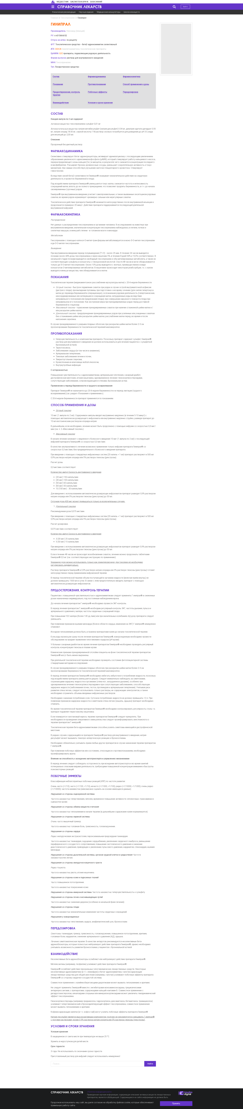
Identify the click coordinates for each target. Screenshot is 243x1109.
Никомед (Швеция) (75, 31)
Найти (150, 1064)
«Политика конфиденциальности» (99, 1092)
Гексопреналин (68, 18)
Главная (54, 18)
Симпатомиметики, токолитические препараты (84, 49)
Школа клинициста (132, 12)
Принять (176, 1103)
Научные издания (86, 12)
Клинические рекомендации (64, 12)
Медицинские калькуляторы (108, 12)
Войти (185, 7)
